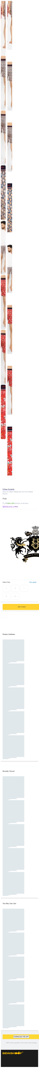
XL (6, 596)
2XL (15, 596)
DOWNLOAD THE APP (21, 1037)
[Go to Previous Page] (2, 4)
